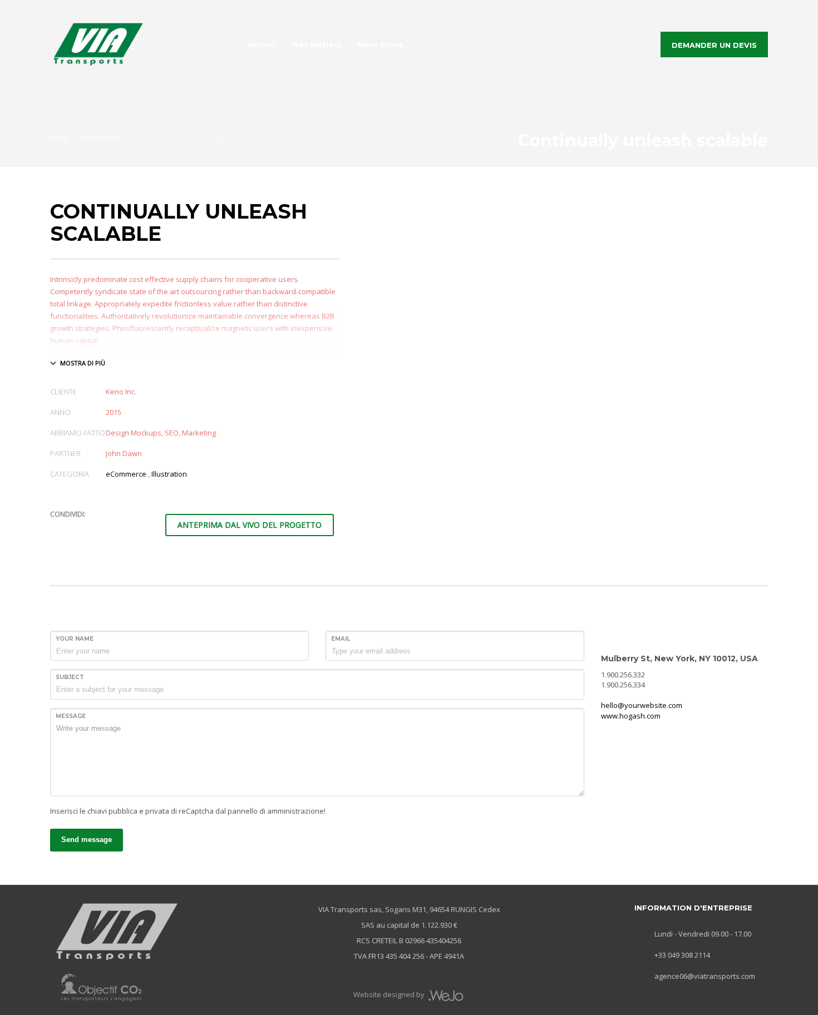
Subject (70, 677)
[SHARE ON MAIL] (136, 529)
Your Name (74, 638)
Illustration (169, 474)
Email (340, 638)
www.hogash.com (631, 716)
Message (71, 716)
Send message (86, 839)
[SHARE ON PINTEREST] (117, 529)
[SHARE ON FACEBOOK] (78, 529)
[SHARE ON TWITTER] (58, 529)
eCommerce (126, 474)
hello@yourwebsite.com (641, 705)
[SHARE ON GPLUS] (97, 529)
